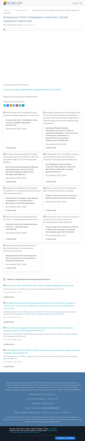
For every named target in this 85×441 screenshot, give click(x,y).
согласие (51, 428)
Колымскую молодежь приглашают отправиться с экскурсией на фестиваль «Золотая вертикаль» (22, 200)
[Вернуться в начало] (12, 3)
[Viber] (17, 105)
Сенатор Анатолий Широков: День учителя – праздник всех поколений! (22, 226)
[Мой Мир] (23, 105)
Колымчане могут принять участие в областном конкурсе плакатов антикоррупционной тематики (62, 229)
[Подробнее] (38, 285)
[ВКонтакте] (7, 105)
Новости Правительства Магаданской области (28, 279)
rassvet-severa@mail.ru (51, 408)
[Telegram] (14, 105)
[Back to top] (42, 378)
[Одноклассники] (11, 105)
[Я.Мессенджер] (4, 105)
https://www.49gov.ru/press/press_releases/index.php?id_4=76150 (32, 90)
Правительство (21, 10)
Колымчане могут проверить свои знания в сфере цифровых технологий (21, 122)
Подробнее (11, 148)
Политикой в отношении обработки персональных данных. (32, 431)
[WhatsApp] (20, 105)
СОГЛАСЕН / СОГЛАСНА (65, 438)
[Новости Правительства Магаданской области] (4, 279)
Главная (6, 10)
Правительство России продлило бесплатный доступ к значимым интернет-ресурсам (21, 258)
